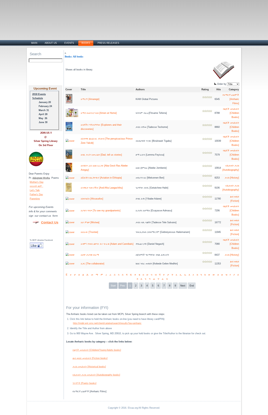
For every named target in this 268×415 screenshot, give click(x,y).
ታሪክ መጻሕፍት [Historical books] (89, 366)
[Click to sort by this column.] (215, 84)
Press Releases (108, 43)
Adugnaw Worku (41, 178)
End (192, 285)
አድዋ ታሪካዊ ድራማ (90, 254)
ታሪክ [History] (232, 177)
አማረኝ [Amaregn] (90, 99)
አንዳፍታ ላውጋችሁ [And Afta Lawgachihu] (102, 187)
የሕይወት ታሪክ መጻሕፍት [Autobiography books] (96, 374)
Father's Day (36, 194)
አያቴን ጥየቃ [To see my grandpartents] (101, 210)
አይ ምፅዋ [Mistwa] (90, 222)
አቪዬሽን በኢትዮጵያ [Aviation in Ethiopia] (101, 177)
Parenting (35, 198)
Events (69, 43)
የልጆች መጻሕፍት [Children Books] (231, 113)
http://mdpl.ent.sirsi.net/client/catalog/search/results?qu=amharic (107, 323)
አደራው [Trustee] (89, 232)
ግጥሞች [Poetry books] (84, 383)
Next (182, 285)
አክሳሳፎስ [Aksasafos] (92, 198)
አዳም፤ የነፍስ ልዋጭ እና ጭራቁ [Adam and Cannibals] (107, 244)
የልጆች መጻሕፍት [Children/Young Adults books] (97, 350)
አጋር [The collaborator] (92, 263)
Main (34, 43)
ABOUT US (51, 43)
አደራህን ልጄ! (36, 186)
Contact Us (49, 222)
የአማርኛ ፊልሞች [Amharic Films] (231, 99)
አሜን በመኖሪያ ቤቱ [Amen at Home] (99, 113)
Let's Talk (35, 190)
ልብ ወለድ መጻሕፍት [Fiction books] (90, 358)
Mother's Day (37, 182)
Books (85, 43)
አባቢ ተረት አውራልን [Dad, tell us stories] (101, 154)
